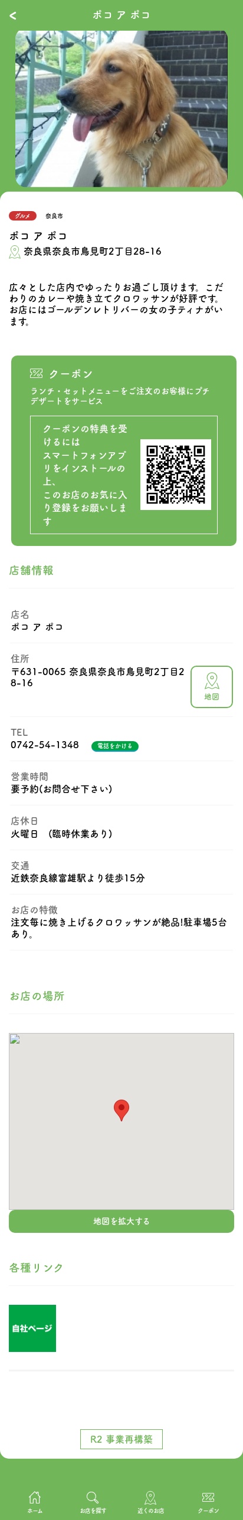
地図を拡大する (121, 1221)
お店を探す (93, 1511)
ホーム (34, 1511)
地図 (211, 696)
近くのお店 (150, 1511)
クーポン (208, 1511)
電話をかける (115, 746)
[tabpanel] (121, 108)
